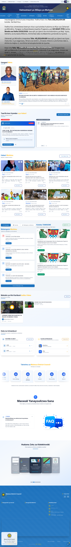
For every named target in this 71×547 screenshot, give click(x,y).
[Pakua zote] (30, 346)
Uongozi (19, 1)
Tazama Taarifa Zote (64, 114)
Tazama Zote (29, 339)
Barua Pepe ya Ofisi (35, 1)
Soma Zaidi (22, 103)
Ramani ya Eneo (66, 541)
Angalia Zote (65, 224)
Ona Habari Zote (64, 156)
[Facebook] (65, 496)
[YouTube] (68, 496)
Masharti (58, 541)
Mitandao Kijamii (12, 1)
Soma (42, 145)
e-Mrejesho (26, 1)
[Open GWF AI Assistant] (68, 544)
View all (67, 296)
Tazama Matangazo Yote (18, 285)
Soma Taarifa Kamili (7, 144)
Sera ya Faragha (51, 541)
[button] (17, 421)
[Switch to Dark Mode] (62, 1)
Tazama (9, 243)
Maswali (4, 1)
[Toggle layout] (16, 533)
